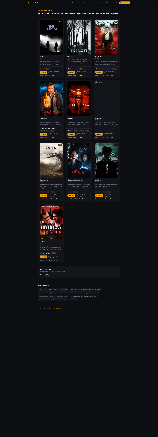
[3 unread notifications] (116, 2)
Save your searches (124, 2)
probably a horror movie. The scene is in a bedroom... (53, 289)
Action (103, 68)
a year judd (74, 299)
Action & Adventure (45, 128)
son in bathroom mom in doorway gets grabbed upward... (86, 289)
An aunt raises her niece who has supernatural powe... (53, 299)
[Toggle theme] (113, 2)
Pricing (92, 2)
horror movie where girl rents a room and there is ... (53, 293)
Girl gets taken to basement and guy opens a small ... (53, 296)
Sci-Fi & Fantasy (44, 130)
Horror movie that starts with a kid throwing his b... (84, 296)
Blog (97, 2)
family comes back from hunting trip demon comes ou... (84, 293)
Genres (86, 2)
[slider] (53, 75)
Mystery (70, 68)
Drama (76, 68)
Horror (42, 68)
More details (43, 72)
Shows (80, 2)
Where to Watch (105, 2)
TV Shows (54, 308)
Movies (74, 2)
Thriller (75, 130)
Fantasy (98, 68)
